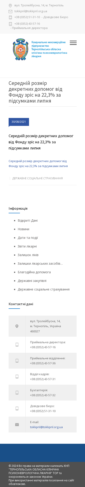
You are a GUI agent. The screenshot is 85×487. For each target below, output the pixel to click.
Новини (23, 229)
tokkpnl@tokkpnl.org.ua (31, 11)
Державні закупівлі (32, 280)
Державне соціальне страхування (37, 178)
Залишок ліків (28, 255)
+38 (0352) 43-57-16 (27, 24)
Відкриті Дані (28, 220)
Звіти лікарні (27, 246)
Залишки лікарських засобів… (40, 263)
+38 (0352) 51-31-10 (27, 17)
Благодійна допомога (34, 272)
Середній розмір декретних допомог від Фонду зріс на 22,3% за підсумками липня (41, 142)
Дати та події (28, 237)
